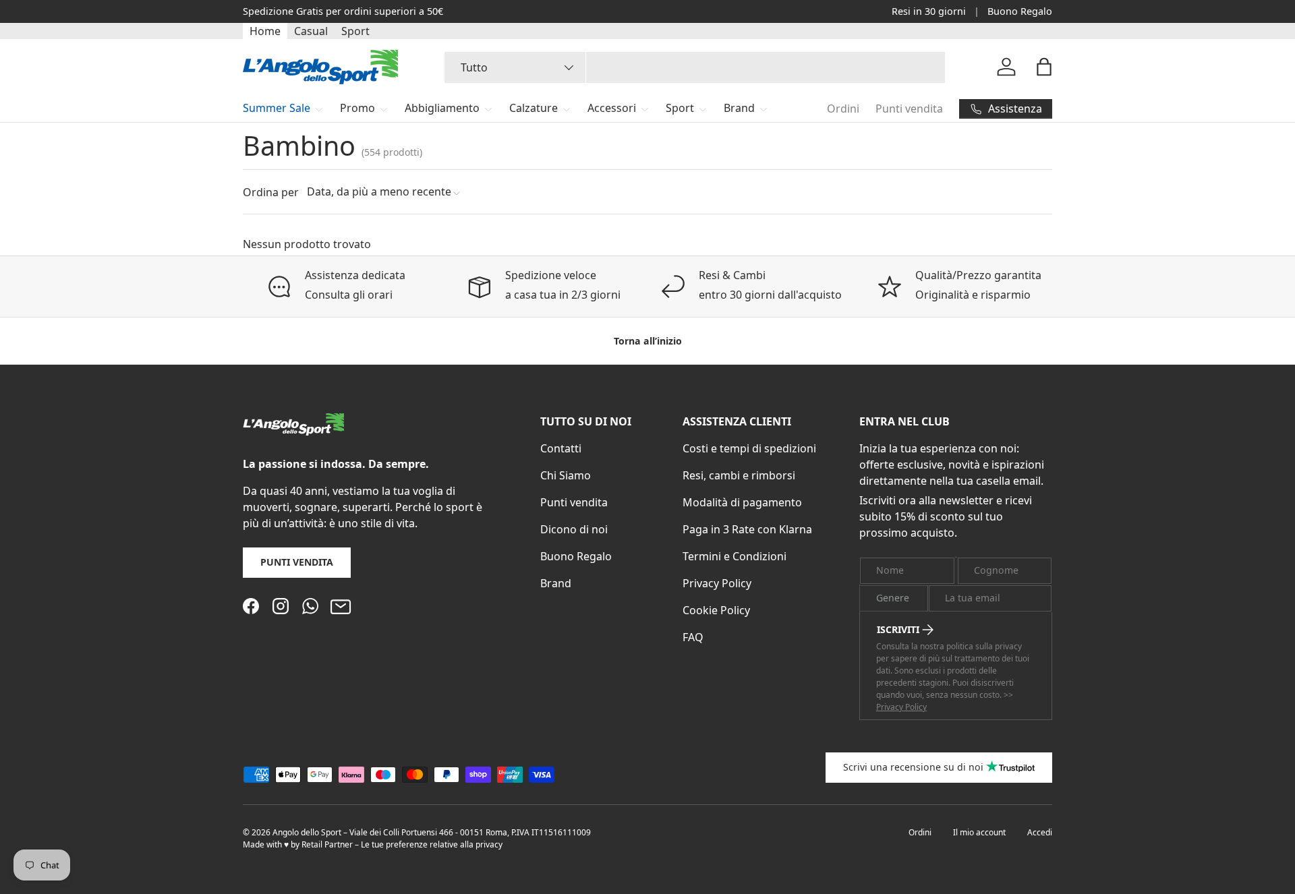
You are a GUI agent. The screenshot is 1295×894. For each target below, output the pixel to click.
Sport (355, 31)
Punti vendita (909, 108)
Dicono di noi (574, 529)
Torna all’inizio (648, 340)
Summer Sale (276, 107)
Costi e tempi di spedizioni (749, 448)
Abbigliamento (442, 107)
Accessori (611, 107)
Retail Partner (327, 844)
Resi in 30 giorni (929, 11)
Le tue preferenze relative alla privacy (431, 844)
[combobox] (695, 67)
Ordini (843, 108)
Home (265, 31)
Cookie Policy (716, 610)
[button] (1044, 67)
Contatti (560, 448)
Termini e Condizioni (734, 556)
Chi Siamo (565, 475)
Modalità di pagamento (742, 502)
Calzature (533, 107)
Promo (357, 107)
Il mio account (979, 832)
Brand (739, 107)
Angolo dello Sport (307, 832)
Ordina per (271, 192)
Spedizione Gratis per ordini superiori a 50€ (343, 11)
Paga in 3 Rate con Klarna (747, 529)
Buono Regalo (1019, 11)
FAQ (693, 637)
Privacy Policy (717, 583)
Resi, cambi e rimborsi (739, 475)
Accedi (1039, 832)
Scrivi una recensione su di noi (913, 767)
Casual (311, 31)
